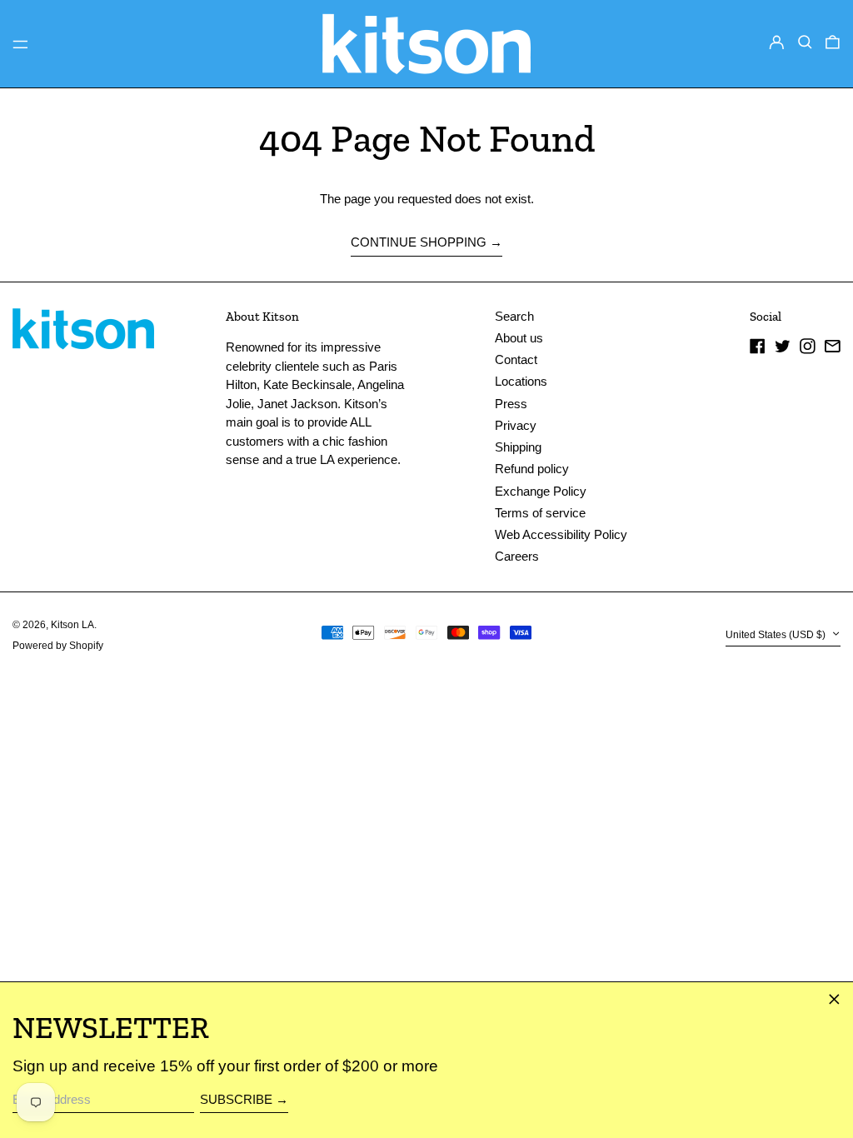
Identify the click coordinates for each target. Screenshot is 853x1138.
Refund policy (532, 469)
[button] (805, 42)
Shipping (518, 447)
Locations (521, 381)
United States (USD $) (777, 635)
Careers (517, 556)
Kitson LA (72, 625)
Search (514, 316)
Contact (516, 359)
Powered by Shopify (57, 645)
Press (511, 404)
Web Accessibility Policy (561, 534)
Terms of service (540, 513)
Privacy (515, 425)
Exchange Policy (540, 491)
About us (519, 338)
